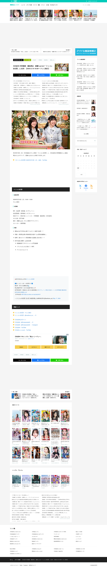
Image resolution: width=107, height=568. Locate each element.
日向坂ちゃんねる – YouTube (23, 330)
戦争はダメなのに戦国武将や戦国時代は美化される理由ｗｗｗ (25, 499)
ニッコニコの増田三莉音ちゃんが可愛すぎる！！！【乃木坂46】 (27, 94)
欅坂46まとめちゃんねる (37, 551)
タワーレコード (60, 347)
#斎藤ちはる (24, 292)
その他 (47, 5)
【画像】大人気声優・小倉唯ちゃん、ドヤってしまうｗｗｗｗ (26, 87)
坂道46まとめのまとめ (14, 541)
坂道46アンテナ (35, 541)
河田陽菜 (40, 60)
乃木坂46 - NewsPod (58, 551)
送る (60, 75)
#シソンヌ (53, 290)
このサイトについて (92, 1)
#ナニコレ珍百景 (30, 279)
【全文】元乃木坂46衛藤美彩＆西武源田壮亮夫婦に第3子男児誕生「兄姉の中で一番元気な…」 (55, 92)
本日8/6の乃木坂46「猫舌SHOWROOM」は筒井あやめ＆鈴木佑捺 (56, 501)
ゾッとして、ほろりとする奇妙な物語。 (50, 81)
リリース (35, 5)
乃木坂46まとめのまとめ (15, 531)
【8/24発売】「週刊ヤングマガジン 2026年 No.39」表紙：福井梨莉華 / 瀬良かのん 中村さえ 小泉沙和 (86, 88)
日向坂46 (34, 60)
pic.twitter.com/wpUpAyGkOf (33, 294)
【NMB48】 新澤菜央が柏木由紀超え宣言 (22, 89)
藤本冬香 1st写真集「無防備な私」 (19, 517)
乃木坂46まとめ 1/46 (80, 548)
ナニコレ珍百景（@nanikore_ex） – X (25, 315)
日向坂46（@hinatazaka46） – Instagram (26, 325)
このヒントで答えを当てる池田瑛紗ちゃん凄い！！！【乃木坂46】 (26, 512)
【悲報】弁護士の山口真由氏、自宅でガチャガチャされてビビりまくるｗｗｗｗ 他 (55, 83)
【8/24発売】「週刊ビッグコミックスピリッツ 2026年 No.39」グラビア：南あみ (86, 82)
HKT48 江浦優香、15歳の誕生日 (19, 519)
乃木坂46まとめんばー (36, 548)
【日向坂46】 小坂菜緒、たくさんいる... (22, 98)
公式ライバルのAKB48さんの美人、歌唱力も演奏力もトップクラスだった (27, 100)
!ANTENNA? (56, 536)
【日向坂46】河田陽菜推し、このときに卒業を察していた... (55, 512)
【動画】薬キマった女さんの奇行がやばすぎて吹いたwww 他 (55, 87)
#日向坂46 (17, 292)
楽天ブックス (47, 347)
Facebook (86, 189)
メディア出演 (29, 5)
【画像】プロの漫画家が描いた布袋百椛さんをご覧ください (55, 96)
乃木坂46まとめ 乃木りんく (16, 553)
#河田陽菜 (58, 290)
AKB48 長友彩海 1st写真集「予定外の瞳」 (21, 514)
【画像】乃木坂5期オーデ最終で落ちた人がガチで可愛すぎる (26, 103)
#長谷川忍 (47, 290)
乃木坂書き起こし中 (80, 551)
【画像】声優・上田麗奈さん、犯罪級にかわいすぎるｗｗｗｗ (26, 85)
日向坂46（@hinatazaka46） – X (24, 322)
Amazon (21, 347)
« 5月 (81, 174)
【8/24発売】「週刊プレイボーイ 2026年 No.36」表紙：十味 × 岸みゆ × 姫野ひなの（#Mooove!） (86, 76)
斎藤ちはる (52, 60)
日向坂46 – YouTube (20, 327)
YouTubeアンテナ (54, 5)
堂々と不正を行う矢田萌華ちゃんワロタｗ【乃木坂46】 (24, 510)
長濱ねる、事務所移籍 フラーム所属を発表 (51, 514)
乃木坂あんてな (35, 531)
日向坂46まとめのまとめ (37, 539)
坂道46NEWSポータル (58, 541)
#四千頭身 (23, 294)
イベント (43, 5)
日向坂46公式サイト (20, 319)
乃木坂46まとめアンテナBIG (60, 531)
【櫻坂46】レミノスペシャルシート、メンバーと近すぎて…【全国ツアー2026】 (55, 103)
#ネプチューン (41, 290)
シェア (41, 75)
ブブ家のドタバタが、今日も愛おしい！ (20, 495)
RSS (92, 188)
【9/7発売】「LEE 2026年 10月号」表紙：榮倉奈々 (24, 83)
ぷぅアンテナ (78, 539)
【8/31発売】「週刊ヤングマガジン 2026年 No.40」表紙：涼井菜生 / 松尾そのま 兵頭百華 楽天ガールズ (86, 70)
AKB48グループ (32, 565)
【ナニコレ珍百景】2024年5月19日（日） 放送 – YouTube (31, 160)
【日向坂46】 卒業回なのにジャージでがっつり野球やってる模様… (27, 96)
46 (15, 1)
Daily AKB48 (12, 548)
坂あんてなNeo (79, 531)
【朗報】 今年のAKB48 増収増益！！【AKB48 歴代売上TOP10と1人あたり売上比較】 (27, 92)
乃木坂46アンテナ (14, 539)
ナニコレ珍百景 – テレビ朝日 (23, 313)
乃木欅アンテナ (79, 534)
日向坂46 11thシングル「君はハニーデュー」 (28, 336)
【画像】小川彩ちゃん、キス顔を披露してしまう (52, 94)
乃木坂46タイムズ (14, 551)
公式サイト (30, 338)
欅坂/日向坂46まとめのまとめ (60, 539)
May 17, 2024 (56, 298)
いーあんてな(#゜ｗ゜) (15, 536)
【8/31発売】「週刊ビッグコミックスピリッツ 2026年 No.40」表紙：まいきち (85, 64)
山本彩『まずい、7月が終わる (48, 98)
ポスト (23, 75)
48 (11, 1)
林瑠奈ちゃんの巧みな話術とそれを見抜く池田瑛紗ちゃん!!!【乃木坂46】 (55, 100)
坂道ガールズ (78, 541)
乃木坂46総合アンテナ (14, 534)
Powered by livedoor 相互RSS (35, 104)
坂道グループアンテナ (36, 543)
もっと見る (86, 133)
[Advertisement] (53, 36)
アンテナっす (56, 534)
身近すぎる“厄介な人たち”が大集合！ (50, 495)
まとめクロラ (35, 536)
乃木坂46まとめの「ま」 (59, 548)
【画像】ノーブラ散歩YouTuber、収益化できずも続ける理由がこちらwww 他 (55, 89)
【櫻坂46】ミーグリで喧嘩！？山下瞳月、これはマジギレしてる (56, 517)
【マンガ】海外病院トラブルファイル (21, 81)
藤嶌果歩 (46, 60)
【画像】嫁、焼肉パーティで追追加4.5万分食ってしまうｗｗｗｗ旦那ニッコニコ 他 (55, 85)
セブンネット (34, 347)
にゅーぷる (78, 536)
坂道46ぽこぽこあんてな (15, 543)
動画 (39, 5)
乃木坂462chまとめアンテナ (38, 534)
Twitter (21, 565)
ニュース (23, 5)
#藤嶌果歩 (64, 290)
